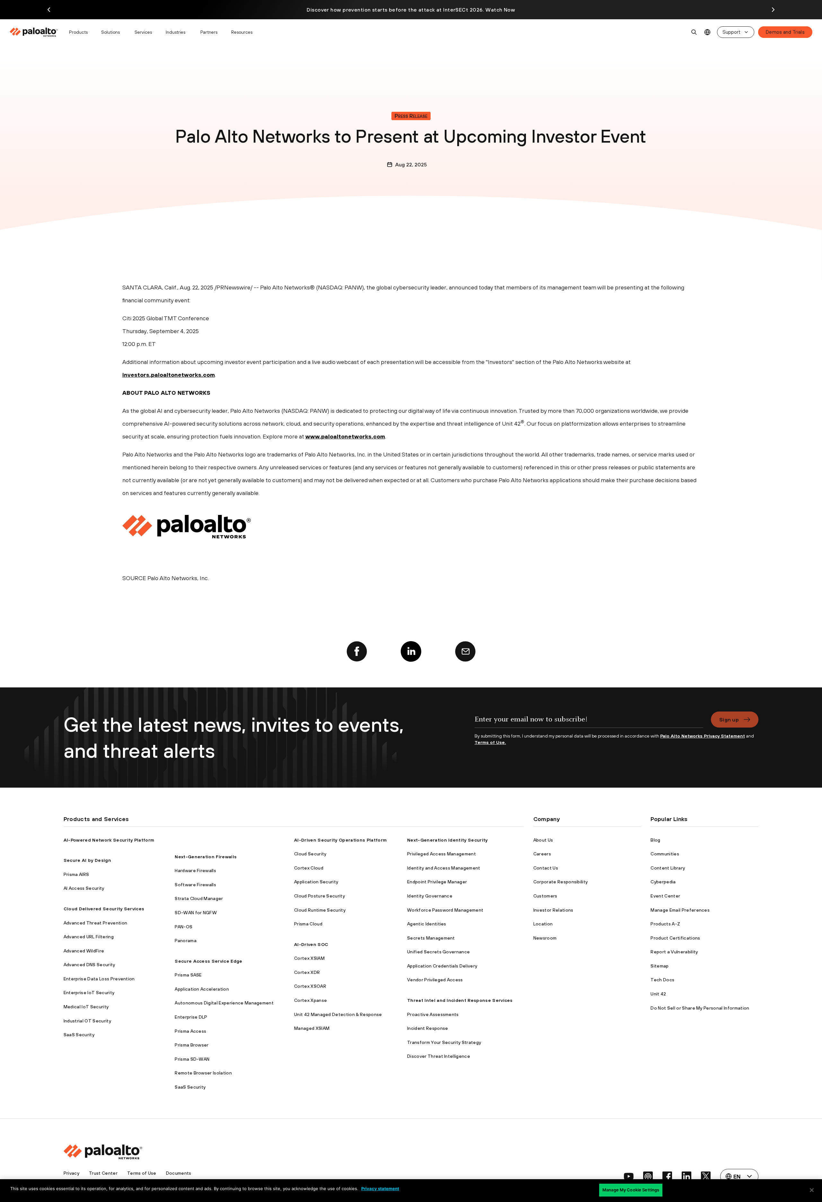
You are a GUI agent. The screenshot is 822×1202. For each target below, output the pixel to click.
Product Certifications (675, 938)
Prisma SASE (188, 974)
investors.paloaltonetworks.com (168, 374)
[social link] (629, 1176)
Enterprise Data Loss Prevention (99, 978)
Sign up (729, 719)
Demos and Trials (785, 32)
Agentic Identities (426, 923)
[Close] (812, 1190)
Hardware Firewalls (195, 870)
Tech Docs (662, 979)
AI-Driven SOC (311, 944)
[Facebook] (356, 651)
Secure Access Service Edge (208, 961)
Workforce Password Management (445, 910)
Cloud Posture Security (319, 895)
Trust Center (103, 1173)
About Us (543, 840)
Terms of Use (141, 1173)
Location (543, 923)
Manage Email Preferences (680, 910)
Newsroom (545, 938)
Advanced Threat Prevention (95, 922)
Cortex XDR (307, 972)
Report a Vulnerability (674, 951)
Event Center (665, 895)
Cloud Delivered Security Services (104, 908)
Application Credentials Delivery (442, 965)
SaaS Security (79, 1034)
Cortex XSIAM (309, 958)
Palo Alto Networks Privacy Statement (702, 735)
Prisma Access (190, 1031)
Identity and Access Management (443, 868)
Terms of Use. (490, 742)
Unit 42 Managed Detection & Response (338, 1014)
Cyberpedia (663, 881)
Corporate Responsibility (560, 881)
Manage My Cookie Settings (630, 1189)
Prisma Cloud (308, 923)
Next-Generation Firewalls (206, 856)
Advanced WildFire (84, 950)
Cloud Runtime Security (319, 910)
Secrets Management (431, 938)
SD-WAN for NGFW (196, 912)
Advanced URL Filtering (89, 936)
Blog (655, 840)
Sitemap (660, 965)
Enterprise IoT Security (89, 992)
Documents (178, 1173)
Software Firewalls (195, 884)
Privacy (71, 1173)
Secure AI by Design (87, 860)
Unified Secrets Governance (438, 951)
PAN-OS (183, 926)
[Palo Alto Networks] (34, 32)
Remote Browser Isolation (203, 1072)
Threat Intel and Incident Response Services (460, 1000)
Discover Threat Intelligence (438, 1056)
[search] (694, 32)
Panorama (186, 940)
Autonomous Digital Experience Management (224, 1002)
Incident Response (427, 1028)
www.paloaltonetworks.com (345, 436)
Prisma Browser (191, 1044)
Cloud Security (310, 853)
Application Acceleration (202, 989)
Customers (545, 895)
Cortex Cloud (308, 868)
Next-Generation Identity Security (447, 840)
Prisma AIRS (76, 874)
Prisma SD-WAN (192, 1059)
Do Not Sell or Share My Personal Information (700, 1008)
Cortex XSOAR (310, 986)
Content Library (668, 868)
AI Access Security (84, 888)
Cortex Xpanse (310, 1000)
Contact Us (545, 868)
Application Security (316, 881)
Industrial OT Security (87, 1020)
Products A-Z (665, 923)
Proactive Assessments (433, 1014)
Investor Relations (553, 910)
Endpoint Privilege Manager (437, 881)
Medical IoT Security (86, 1006)
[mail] (465, 651)
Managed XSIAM (311, 1028)
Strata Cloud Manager (199, 898)
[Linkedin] (411, 651)
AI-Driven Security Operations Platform (340, 840)
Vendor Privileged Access (435, 979)
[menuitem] (36, 32)
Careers (542, 853)
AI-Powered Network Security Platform (109, 840)
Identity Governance (429, 895)
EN (707, 32)
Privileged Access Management (441, 853)
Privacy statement (380, 1188)
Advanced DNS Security (89, 964)
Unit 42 (658, 993)
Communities (665, 853)
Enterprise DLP (191, 1017)
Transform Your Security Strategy (444, 1042)
